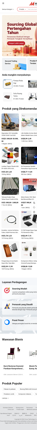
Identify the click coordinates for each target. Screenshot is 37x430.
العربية (20, 415)
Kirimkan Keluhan (8, 407)
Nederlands (28, 415)
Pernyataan (29, 407)
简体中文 (16, 413)
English (10, 413)
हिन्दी (35, 415)
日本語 (32, 413)
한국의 (14, 415)
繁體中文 (24, 413)
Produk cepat (20, 409)
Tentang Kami (20, 407)
